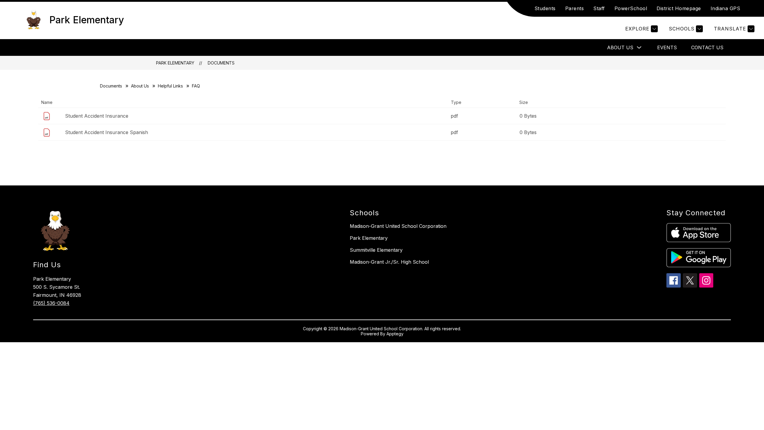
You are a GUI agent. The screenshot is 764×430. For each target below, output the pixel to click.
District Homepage (679, 8)
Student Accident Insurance (96, 116)
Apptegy (394, 333)
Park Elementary (175, 62)
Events (667, 47)
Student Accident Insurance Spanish (106, 132)
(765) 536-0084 (51, 303)
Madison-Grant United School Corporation (398, 226)
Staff (599, 8)
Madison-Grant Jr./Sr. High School (389, 262)
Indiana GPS (725, 8)
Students (545, 8)
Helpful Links (170, 85)
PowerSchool (630, 8)
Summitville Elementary (376, 250)
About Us (620, 47)
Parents (574, 8)
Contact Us (707, 47)
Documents (221, 62)
